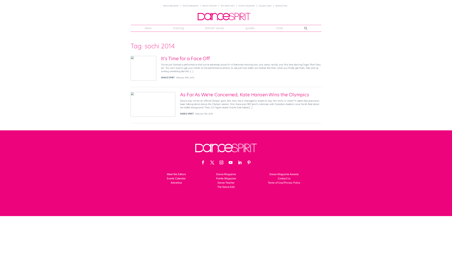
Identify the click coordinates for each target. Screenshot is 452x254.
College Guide (264, 6)
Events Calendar (247, 6)
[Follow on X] (212, 162)
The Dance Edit (228, 6)
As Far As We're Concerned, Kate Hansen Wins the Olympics (244, 95)
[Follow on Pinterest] (249, 162)
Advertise (176, 183)
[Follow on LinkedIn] (240, 162)
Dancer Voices (214, 28)
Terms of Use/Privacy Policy (284, 183)
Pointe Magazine (190, 6)
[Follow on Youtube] (230, 162)
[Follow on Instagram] (221, 162)
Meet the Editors (176, 174)
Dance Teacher (209, 6)
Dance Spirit (168, 77)
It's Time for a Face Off (185, 58)
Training (178, 28)
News (148, 28)
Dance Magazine (171, 6)
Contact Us (284, 178)
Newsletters (281, 6)
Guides (250, 28)
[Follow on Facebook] (203, 162)
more (279, 28)
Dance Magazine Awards (284, 174)
